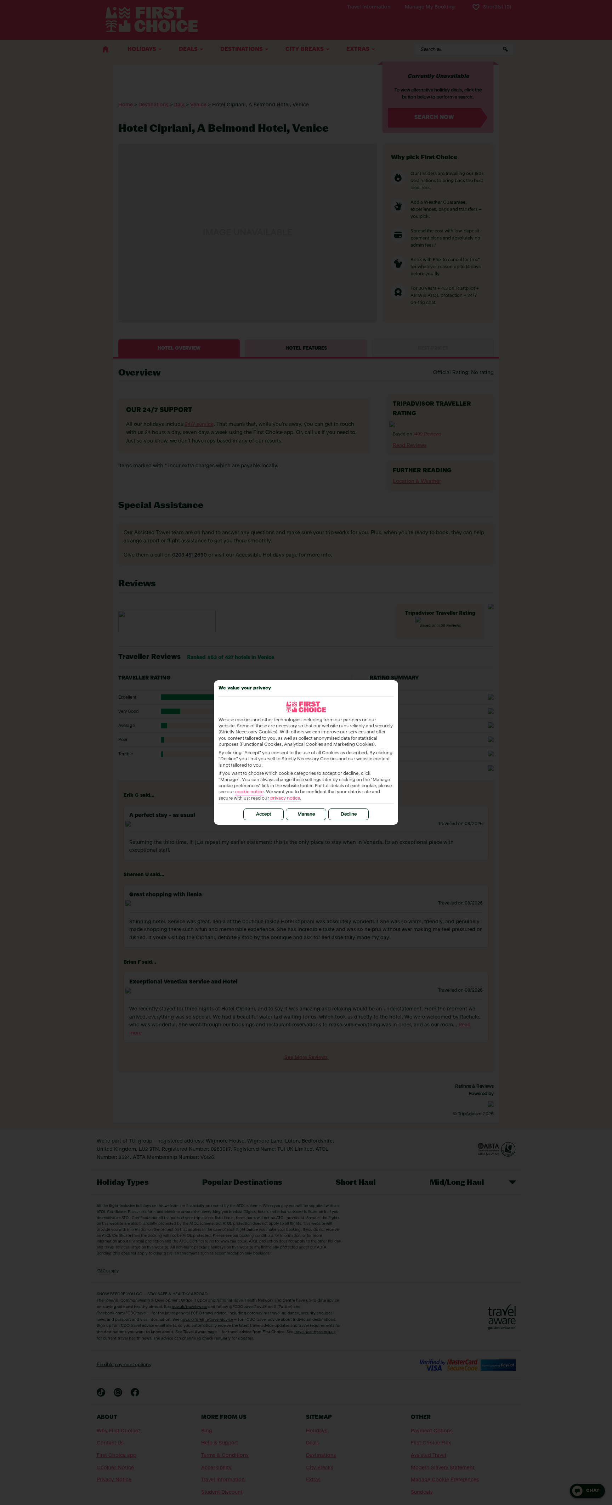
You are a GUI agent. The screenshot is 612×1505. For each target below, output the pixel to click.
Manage (306, 814)
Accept (263, 814)
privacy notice (285, 798)
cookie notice (249, 792)
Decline (349, 814)
